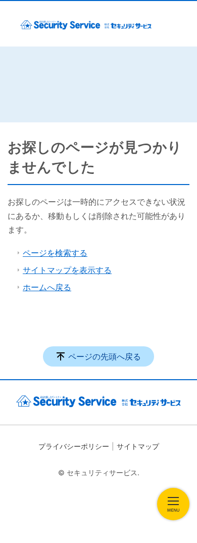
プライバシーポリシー (73, 446)
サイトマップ (138, 446)
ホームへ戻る (47, 287)
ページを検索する (55, 253)
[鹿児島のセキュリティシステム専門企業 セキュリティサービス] (86, 23)
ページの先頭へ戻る (104, 356)
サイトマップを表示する (67, 270)
